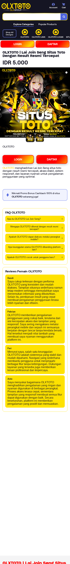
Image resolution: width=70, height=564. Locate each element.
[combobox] (32, 16)
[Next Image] (67, 103)
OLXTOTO (8, 167)
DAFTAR (53, 44)
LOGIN (18, 44)
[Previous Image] (2, 103)
